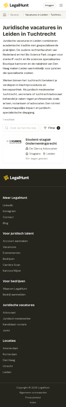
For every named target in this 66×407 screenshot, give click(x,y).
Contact (8, 217)
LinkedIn (8, 205)
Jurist (6, 330)
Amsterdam (10, 348)
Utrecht (8, 366)
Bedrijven (8, 259)
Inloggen (49, 5)
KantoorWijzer (12, 271)
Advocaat (9, 312)
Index (33, 402)
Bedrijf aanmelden (14, 294)
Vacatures (16, 14)
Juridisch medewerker (17, 318)
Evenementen (11, 253)
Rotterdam (10, 354)
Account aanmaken (15, 241)
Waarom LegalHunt (15, 289)
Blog (5, 223)
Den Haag (9, 360)
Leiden (7, 372)
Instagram (9, 211)
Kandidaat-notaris (15, 324)
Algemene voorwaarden (33, 392)
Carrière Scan (11, 265)
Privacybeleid (33, 397)
